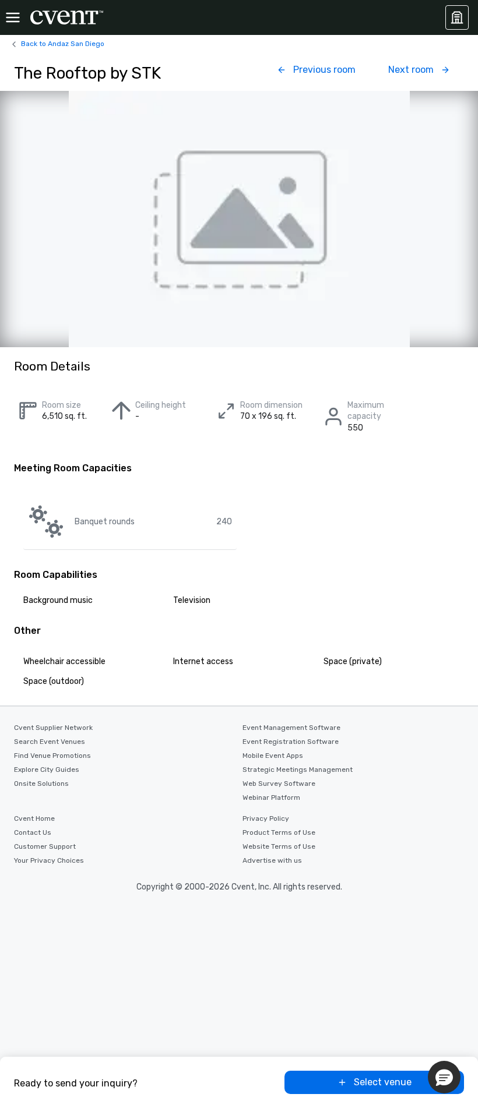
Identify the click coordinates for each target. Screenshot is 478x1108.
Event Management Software (291, 728)
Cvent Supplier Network (53, 728)
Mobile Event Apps (272, 755)
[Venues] (457, 17)
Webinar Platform (271, 797)
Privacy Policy (265, 818)
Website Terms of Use (278, 846)
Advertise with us (272, 860)
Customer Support (45, 846)
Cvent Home (34, 818)
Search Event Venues (49, 742)
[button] (444, 1077)
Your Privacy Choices (49, 860)
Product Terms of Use (278, 832)
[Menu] (13, 17)
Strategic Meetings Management (297, 769)
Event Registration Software (290, 742)
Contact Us (32, 832)
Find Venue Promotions (52, 755)
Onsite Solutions (41, 783)
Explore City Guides (46, 769)
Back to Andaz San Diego (62, 44)
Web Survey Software (278, 783)
